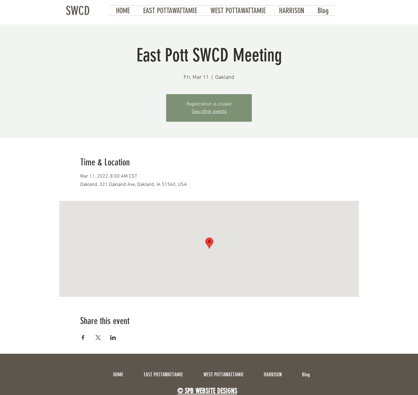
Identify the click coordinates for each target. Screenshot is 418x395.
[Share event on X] (98, 337)
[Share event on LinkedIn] (113, 337)
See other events (209, 112)
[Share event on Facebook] (83, 337)
